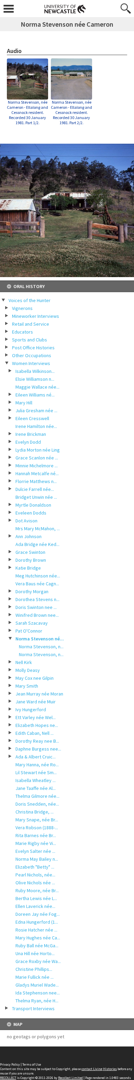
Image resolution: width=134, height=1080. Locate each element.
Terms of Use (31, 1064)
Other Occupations (31, 355)
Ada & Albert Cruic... (35, 757)
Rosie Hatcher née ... (36, 930)
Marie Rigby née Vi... (35, 843)
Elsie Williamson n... (34, 379)
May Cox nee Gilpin (34, 678)
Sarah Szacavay (31, 623)
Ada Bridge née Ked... (37, 544)
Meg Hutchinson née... (37, 576)
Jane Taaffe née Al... (35, 788)
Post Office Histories (33, 347)
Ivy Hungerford (30, 709)
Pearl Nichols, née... (35, 875)
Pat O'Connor (28, 631)
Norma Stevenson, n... (41, 646)
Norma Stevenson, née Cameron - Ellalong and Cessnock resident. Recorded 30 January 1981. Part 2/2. (71, 112)
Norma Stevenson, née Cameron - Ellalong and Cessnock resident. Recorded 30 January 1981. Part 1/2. (27, 112)
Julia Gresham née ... (36, 410)
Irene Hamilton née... (36, 426)
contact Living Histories (99, 1069)
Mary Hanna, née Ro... (37, 765)
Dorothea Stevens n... (37, 599)
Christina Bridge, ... (34, 812)
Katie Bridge (28, 568)
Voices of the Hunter (30, 300)
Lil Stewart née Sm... (36, 772)
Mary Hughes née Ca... (37, 938)
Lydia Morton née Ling (37, 450)
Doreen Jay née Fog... (37, 914)
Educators (22, 332)
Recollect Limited (70, 1078)
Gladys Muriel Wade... (37, 985)
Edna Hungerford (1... (36, 922)
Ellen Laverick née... (35, 906)
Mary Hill (23, 403)
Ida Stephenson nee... (37, 993)
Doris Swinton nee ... (36, 607)
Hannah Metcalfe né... (37, 473)
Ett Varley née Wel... (35, 717)
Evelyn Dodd (28, 442)
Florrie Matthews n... (36, 481)
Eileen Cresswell (32, 418)
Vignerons (22, 308)
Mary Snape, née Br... (36, 820)
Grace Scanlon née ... (36, 458)
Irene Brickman (30, 434)
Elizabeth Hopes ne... (36, 725)
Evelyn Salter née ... (35, 851)
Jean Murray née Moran (39, 694)
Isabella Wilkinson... (35, 371)
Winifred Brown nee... (37, 615)
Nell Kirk (23, 662)
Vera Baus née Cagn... (37, 584)
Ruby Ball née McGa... (36, 945)
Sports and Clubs (29, 340)
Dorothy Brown (30, 560)
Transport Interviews (33, 1008)
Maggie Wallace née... (37, 387)
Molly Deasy (27, 670)
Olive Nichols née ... (35, 883)
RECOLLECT (8, 1078)
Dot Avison (26, 521)
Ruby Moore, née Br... (37, 890)
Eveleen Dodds (30, 513)
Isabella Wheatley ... (35, 780)
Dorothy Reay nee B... (37, 741)
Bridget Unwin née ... (36, 497)
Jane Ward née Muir (35, 702)
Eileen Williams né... (35, 395)
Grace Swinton (30, 552)
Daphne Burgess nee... (38, 749)
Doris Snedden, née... (37, 804)
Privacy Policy (10, 1064)
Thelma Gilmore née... (37, 796)
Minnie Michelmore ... (36, 466)
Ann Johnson (28, 536)
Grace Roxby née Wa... (38, 961)
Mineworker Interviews (35, 316)
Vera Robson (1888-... (36, 827)
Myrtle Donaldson (33, 505)
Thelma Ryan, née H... (36, 1001)
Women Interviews (31, 363)
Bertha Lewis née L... (36, 898)
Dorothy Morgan (31, 591)
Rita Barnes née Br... (35, 835)
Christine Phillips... (33, 969)
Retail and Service (30, 324)
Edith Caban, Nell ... (34, 733)
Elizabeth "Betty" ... (34, 867)
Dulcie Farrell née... (34, 489)
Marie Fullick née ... (34, 977)
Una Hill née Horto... (35, 953)
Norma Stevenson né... (39, 639)
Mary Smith (26, 686)
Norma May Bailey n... (36, 859)
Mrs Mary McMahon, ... (37, 528)
